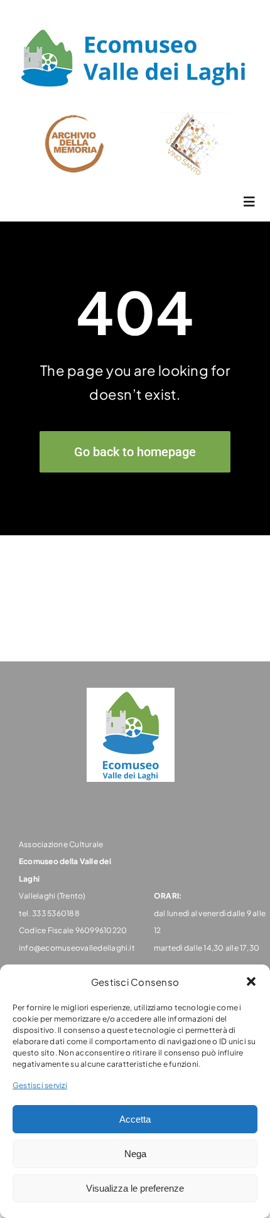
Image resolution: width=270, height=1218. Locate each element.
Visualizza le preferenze (135, 1188)
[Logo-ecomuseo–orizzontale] (135, 28)
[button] (251, 981)
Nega (135, 1153)
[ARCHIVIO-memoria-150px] (74, 117)
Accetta (135, 1119)
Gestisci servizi (40, 1085)
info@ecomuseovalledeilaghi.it (77, 948)
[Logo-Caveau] (195, 116)
